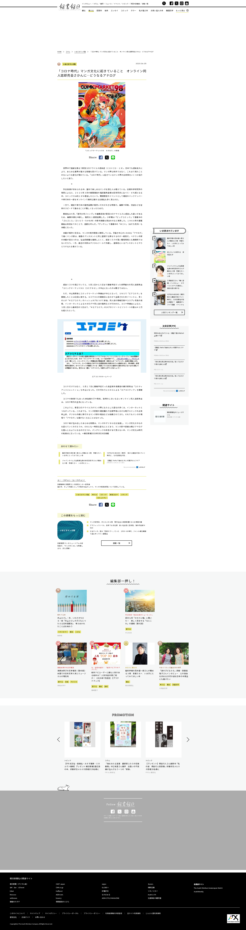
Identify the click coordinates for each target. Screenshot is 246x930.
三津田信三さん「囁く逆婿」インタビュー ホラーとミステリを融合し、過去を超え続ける (175, 284)
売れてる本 (61, 615)
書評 (101, 4)
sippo (104, 884)
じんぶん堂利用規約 (153, 913)
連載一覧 (145, 4)
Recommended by (130, 467)
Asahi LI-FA (152, 894)
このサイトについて (17, 913)
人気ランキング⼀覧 (169, 312)
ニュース (109, 4)
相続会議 (151, 887)
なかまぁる (106, 894)
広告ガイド (26, 917)
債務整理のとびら (62, 901)
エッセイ (114, 10)
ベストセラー (63, 632)
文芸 (66, 682)
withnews (13, 898)
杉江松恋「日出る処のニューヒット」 (139, 615)
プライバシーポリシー (92, 913)
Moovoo (13, 894)
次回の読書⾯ (135, 4)
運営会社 (13, 917)
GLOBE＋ (105, 887)
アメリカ (74, 682)
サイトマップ (35, 913)
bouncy (58, 898)
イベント (117, 4)
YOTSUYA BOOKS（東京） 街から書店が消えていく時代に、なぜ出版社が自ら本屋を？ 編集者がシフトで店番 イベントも (176, 299)
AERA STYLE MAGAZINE (110, 898)
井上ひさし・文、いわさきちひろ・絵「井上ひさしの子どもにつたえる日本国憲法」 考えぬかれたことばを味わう (71, 622)
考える (91, 10)
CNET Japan (60, 884)
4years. (150, 884)
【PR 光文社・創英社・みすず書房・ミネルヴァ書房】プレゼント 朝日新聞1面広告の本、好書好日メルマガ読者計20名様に (82, 766)
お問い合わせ (40, 917)
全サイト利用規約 (134, 913)
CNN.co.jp (59, 887)
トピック (125, 4)
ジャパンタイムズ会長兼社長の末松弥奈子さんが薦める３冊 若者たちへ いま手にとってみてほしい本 (176, 271)
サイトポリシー (51, 913)
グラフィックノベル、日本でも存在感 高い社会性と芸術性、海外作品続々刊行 (117, 526)
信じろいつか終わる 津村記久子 (175, 253)
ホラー (133, 10)
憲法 (71, 632)
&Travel (21, 887)
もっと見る (180, 10)
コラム (95, 4)
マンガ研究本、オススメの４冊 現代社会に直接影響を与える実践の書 (116, 522)
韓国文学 (169, 10)
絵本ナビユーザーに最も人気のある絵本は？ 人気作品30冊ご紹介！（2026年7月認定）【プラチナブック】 (105, 676)
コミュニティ (102, 498)
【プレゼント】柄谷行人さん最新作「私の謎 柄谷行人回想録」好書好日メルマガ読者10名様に (163, 766)
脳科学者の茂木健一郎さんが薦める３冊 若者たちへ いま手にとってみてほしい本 (175, 242)
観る (84, 10)
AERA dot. (59, 894)
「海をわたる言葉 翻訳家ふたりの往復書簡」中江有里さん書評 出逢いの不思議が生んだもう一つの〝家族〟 (122, 766)
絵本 (106, 10)
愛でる (128, 629)
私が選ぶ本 (143, 10)
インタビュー (86, 4)
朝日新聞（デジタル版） (19, 884)
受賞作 (99, 10)
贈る (100, 686)
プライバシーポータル (70, 913)
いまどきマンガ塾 (69, 64)
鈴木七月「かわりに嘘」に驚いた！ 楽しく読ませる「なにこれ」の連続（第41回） (138, 621)
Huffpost (59, 891)
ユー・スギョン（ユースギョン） (71, 480)
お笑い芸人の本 (157, 10)
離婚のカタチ (15, 901)
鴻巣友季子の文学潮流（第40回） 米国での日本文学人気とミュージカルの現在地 (72, 673)
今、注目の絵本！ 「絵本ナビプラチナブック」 (105, 668)
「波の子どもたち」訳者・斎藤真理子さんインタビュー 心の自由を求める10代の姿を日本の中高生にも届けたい (173, 674)
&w (15, 887)
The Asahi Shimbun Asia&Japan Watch (208, 888)
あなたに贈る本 (131, 667)
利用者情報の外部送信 (113, 913)
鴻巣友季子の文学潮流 (65, 667)
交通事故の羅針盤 (154, 898)
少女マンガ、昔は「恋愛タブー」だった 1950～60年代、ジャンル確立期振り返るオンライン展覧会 (118, 532)
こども (77, 632)
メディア (124, 495)
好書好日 (69, 7)
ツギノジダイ (153, 891)
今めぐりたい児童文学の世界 (170, 667)
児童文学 (176, 685)
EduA (12, 891)
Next (187, 739)
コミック (124, 10)
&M (11, 887)
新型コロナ (114, 495)
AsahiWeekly (199, 891)
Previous (59, 739)
